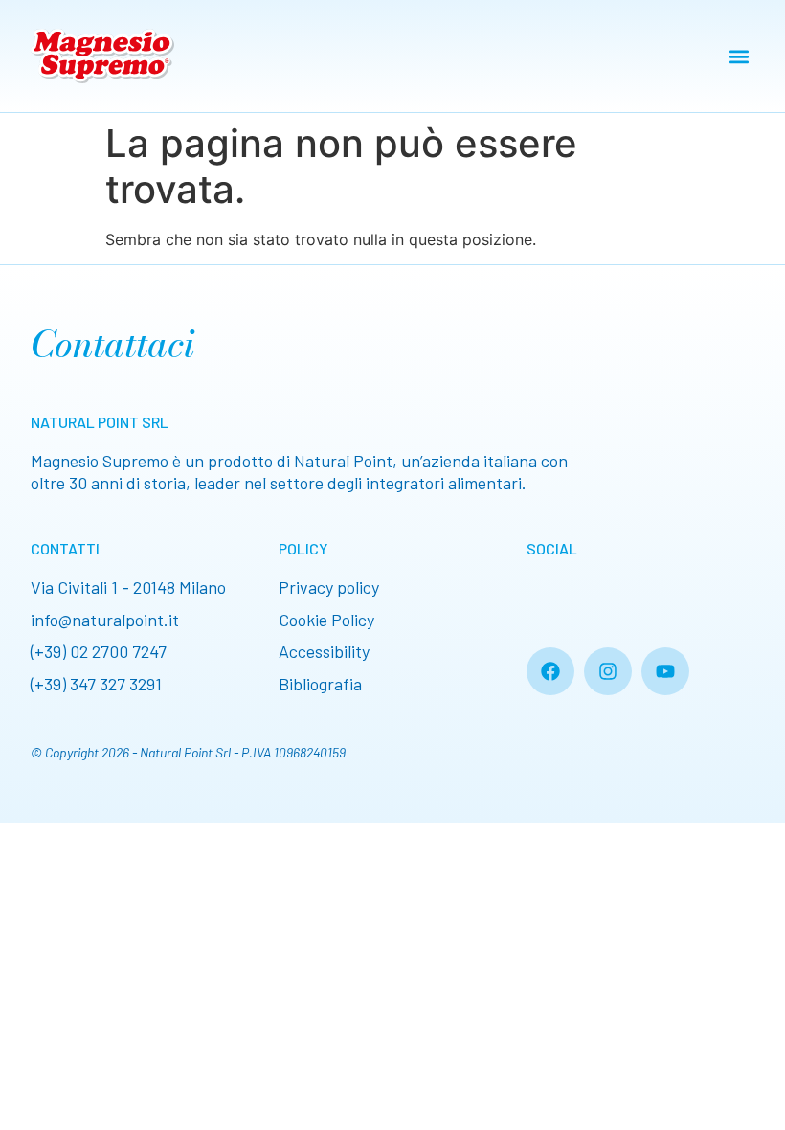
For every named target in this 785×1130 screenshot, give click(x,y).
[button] (738, 56)
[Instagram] (608, 671)
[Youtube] (665, 671)
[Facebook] (550, 671)
